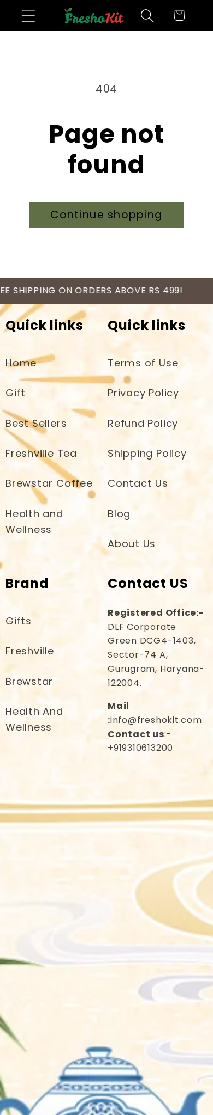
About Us (132, 543)
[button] (28, 15)
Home (21, 363)
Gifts (18, 621)
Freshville (29, 651)
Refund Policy (143, 423)
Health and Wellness (34, 521)
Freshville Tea (41, 453)
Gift (15, 393)
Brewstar (29, 681)
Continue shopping (106, 214)
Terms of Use (143, 363)
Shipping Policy (147, 453)
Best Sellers (36, 423)
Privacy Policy (143, 393)
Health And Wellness (34, 719)
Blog (119, 513)
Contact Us (138, 483)
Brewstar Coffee (49, 483)
